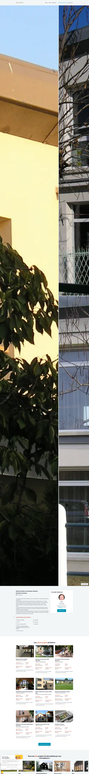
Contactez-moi (61, 610)
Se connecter (70, 2)
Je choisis (11, 768)
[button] (2, 772)
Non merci (4, 768)
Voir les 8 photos (85, 584)
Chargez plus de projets (44, 744)
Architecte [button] (62, 603)
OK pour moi (19, 768)
